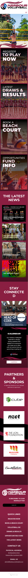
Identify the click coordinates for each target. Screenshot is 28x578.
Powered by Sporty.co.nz (14, 573)
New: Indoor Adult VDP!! (12, 255)
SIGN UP (14, 505)
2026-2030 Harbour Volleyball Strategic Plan (14, 218)
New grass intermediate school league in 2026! (12, 236)
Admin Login (15, 574)
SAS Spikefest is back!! (11, 273)
